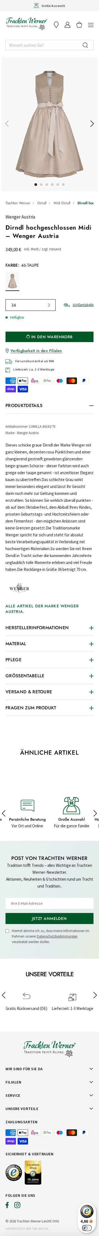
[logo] (27, 23)
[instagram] (17, 1206)
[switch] (87, 1228)
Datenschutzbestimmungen (57, 936)
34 (13, 305)
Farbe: (22, 265)
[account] (67, 25)
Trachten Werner (18, 203)
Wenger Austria (20, 217)
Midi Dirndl (62, 203)
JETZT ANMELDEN (49, 918)
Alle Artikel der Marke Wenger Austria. (42, 608)
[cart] (79, 25)
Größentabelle (83, 305)
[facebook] (7, 1206)
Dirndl (41, 203)
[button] (91, 24)
